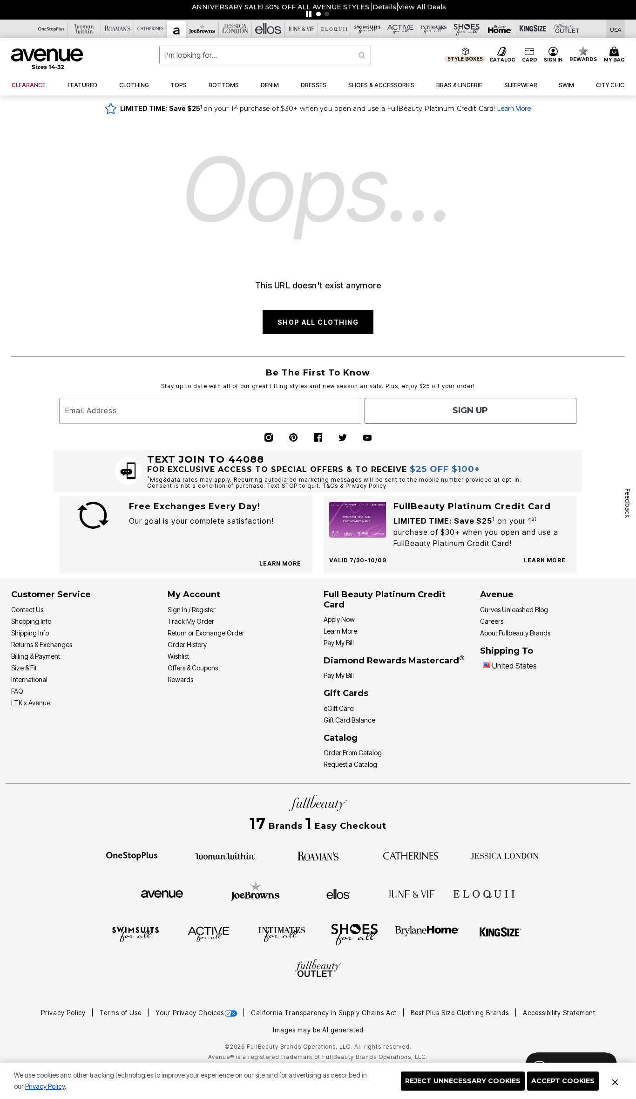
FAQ (17, 691)
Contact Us (27, 610)
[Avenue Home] (47, 59)
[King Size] (500, 933)
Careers (491, 621)
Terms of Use (121, 1013)
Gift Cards (346, 693)
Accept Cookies (563, 1081)
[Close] (615, 1080)
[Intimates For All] (281, 933)
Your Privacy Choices (190, 1013)
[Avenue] (162, 893)
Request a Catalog (350, 764)
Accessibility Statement (559, 1013)
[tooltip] (51, 29)
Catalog (341, 738)
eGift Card (339, 708)
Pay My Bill (339, 643)
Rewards (180, 679)
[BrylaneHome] (427, 933)
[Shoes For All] (354, 933)
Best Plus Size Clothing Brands (461, 1013)
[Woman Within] (225, 855)
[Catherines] (411, 855)
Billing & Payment (35, 656)
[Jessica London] (504, 855)
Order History (187, 644)
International (29, 679)
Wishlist (178, 656)
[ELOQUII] (483, 892)
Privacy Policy (45, 1086)
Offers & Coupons (193, 668)
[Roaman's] (318, 855)
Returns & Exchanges (41, 644)
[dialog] (615, 29)
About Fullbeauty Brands (515, 633)
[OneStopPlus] (131, 855)
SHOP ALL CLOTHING (318, 322)
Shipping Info (30, 633)
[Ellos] (338, 893)
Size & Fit (24, 668)
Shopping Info (31, 621)
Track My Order (191, 621)
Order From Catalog (353, 753)
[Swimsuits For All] (135, 933)
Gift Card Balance (349, 720)
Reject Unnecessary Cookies (463, 1081)
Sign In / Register (192, 610)
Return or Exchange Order (206, 633)
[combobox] (265, 55)
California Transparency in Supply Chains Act (325, 1013)
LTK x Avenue (30, 703)
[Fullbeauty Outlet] (318, 969)
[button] (383, 7)
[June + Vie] (411, 893)
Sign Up (470, 410)
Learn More (514, 108)
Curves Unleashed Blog (514, 610)
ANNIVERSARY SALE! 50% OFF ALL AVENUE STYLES (279, 7)
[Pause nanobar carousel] (308, 14)
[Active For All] (209, 933)
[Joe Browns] (255, 892)
